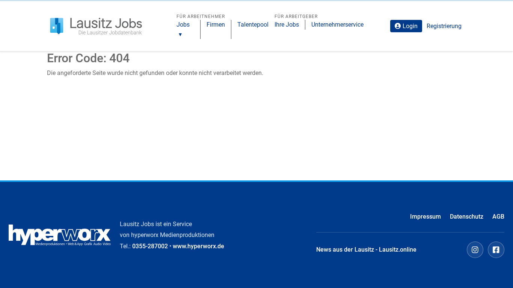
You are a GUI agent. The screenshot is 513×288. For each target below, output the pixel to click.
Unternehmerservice (337, 24)
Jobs (183, 24)
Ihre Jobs (287, 24)
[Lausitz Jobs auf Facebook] (496, 250)
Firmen (216, 24)
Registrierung (444, 26)
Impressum (425, 216)
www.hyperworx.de (198, 246)
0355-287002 (150, 246)
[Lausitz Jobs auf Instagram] (475, 250)
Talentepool (253, 24)
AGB (498, 216)
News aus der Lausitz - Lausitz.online (366, 249)
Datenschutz (466, 216)
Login (410, 26)
